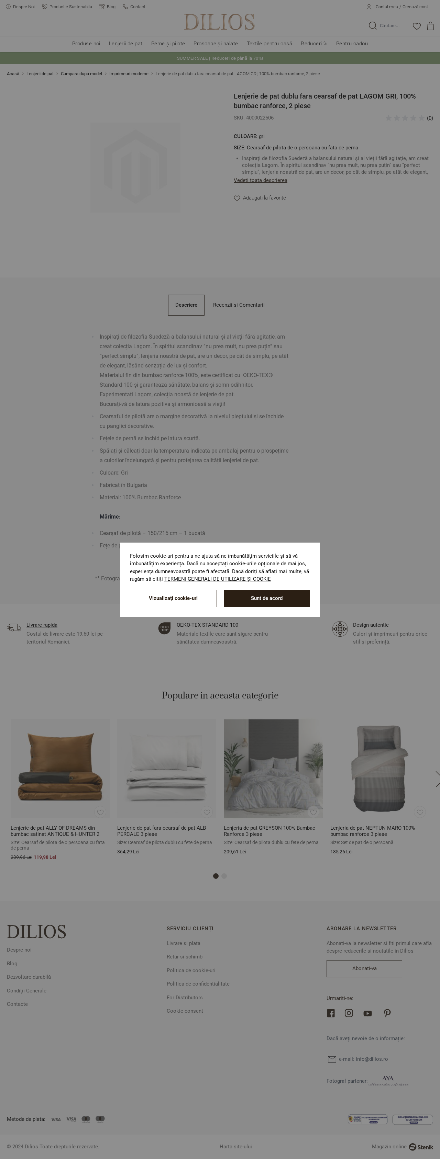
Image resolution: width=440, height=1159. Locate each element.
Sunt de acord (267, 598)
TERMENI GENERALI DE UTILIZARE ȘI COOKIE (217, 579)
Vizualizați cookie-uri (173, 598)
